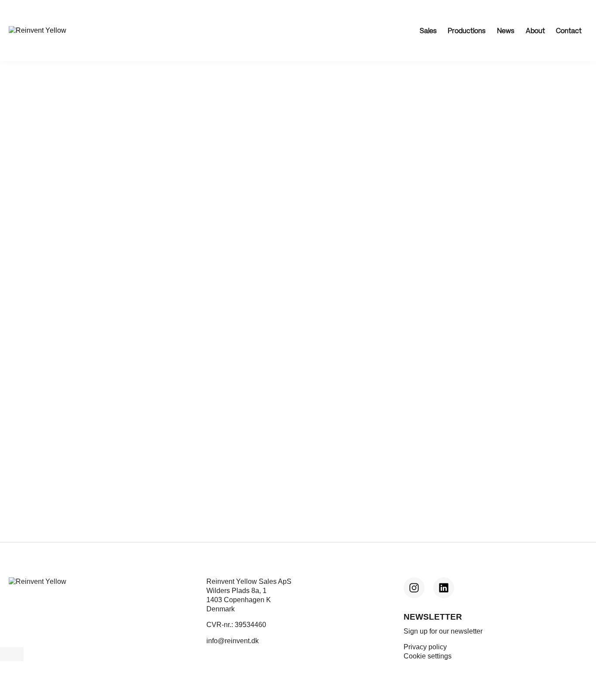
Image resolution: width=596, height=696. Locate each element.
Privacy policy (425, 647)
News (505, 31)
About (535, 31)
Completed (26, 132)
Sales (428, 31)
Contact (569, 31)
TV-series (85, 132)
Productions (467, 31)
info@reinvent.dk (232, 641)
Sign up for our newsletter (443, 631)
